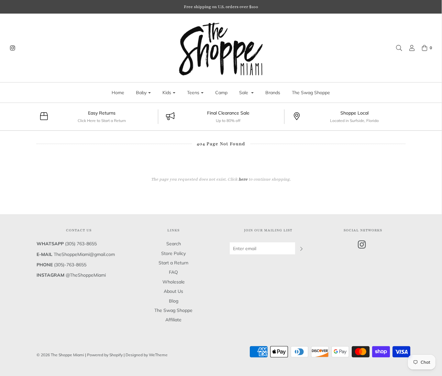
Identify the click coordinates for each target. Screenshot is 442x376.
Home (118, 92)
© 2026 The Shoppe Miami (61, 354)
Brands (272, 92)
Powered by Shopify (105, 354)
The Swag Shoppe (311, 92)
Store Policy (173, 253)
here (243, 179)
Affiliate (173, 320)
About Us (173, 291)
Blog (173, 301)
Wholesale (173, 282)
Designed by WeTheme (147, 354)
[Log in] (408, 48)
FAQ (173, 272)
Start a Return (173, 263)
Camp (221, 92)
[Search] (396, 48)
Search (173, 244)
